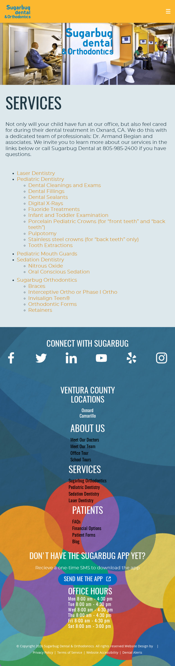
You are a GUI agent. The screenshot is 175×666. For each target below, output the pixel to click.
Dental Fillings (46, 191)
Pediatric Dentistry (40, 179)
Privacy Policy (43, 652)
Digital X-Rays (45, 203)
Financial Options (86, 528)
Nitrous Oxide (45, 265)
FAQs (76, 522)
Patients (87, 511)
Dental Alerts (132, 652)
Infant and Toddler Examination (68, 215)
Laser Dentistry (36, 173)
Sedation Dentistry (40, 259)
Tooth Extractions (50, 245)
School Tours (80, 460)
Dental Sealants (48, 197)
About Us (87, 429)
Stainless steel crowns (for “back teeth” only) (83, 239)
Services (85, 470)
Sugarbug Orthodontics (47, 280)
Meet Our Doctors (84, 440)
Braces (36, 286)
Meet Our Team (82, 447)
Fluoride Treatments (54, 209)
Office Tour (79, 453)
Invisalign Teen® (49, 298)
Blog (76, 542)
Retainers (40, 310)
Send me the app (83, 579)
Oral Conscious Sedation (59, 271)
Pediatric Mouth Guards (47, 253)
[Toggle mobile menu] (168, 11)
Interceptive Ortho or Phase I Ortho (72, 292)
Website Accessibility (102, 652)
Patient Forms (83, 535)
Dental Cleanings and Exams (64, 185)
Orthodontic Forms (52, 304)
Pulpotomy (42, 233)
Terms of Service (69, 652)
